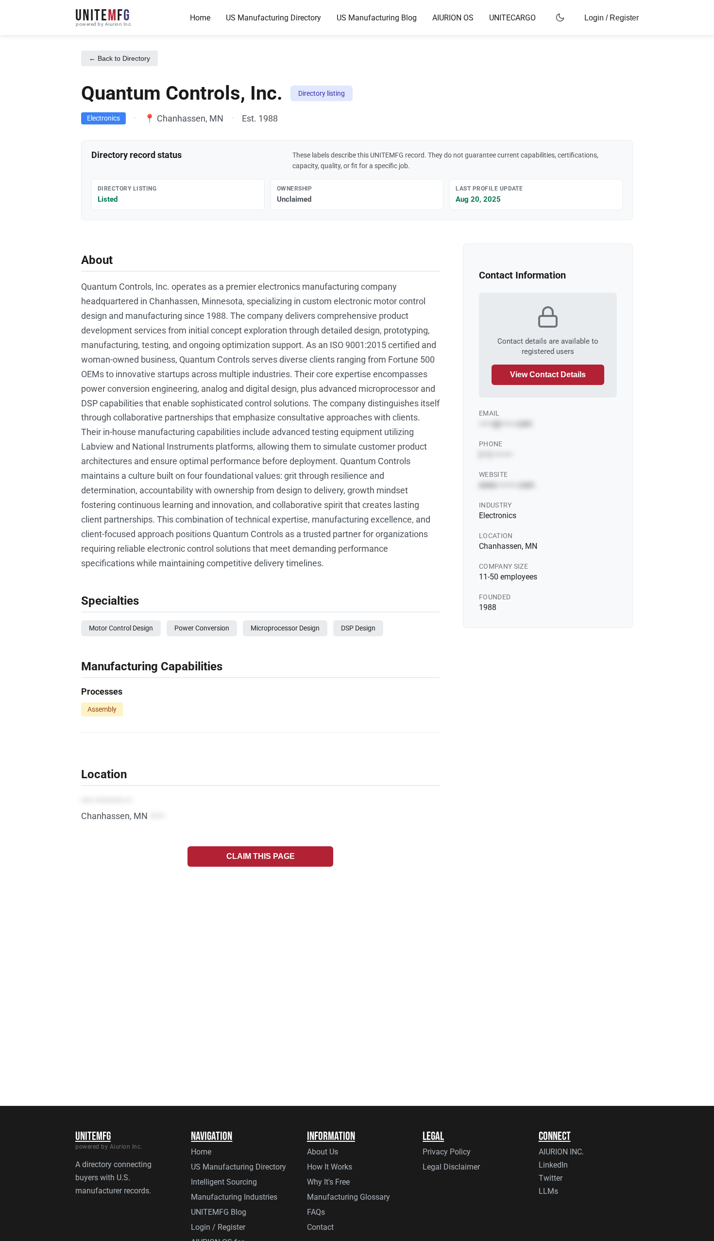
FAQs (316, 1212)
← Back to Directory (119, 58)
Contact (320, 1227)
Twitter (550, 1178)
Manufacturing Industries (234, 1197)
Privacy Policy (447, 1151)
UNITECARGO (512, 17)
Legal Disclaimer (451, 1166)
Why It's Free (328, 1182)
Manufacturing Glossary (348, 1197)
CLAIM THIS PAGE (260, 856)
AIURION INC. (561, 1151)
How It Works (329, 1166)
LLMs (548, 1191)
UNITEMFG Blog (218, 1212)
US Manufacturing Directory (273, 17)
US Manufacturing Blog (377, 17)
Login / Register (611, 18)
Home (200, 17)
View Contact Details (548, 374)
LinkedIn (553, 1165)
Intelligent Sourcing (224, 1182)
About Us (322, 1151)
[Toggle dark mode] (560, 17)
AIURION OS (453, 17)
